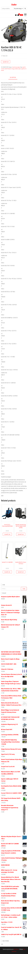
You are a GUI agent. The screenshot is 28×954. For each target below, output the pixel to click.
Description (13, 77)
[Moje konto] (16, 15)
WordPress (16, 949)
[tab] (14, 77)
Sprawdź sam (6, 62)
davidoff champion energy (9, 68)
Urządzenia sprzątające (16, 67)
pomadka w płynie (17, 68)
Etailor (14, 4)
